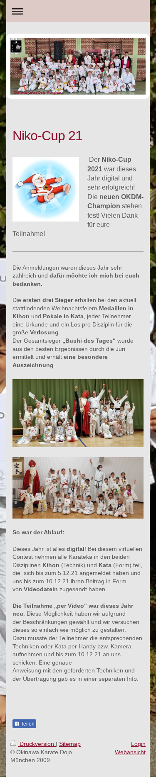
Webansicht (130, 752)
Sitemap (70, 743)
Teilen (27, 724)
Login (138, 743)
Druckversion (37, 743)
